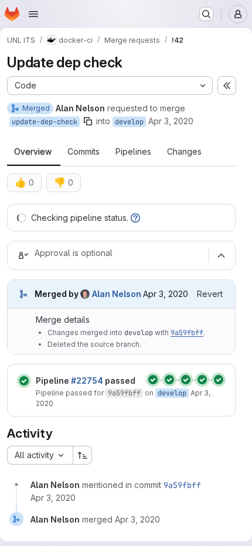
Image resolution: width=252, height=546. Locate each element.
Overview (33, 151)
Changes (184, 151)
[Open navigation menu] (33, 14)
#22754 (87, 380)
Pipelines (133, 151)
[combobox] (40, 455)
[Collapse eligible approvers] (221, 255)
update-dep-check (44, 122)
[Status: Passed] (24, 381)
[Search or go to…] (206, 14)
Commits (83, 151)
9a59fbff (187, 332)
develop (129, 122)
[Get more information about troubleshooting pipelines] (135, 217)
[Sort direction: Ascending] (82, 455)
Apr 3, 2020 (170, 121)
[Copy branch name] (88, 121)
